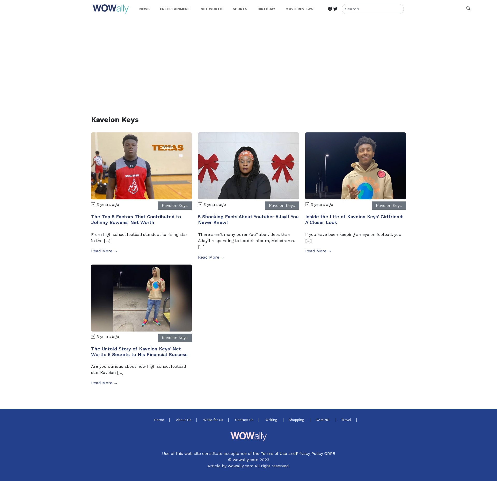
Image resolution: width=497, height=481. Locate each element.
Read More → (104, 251)
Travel (346, 420)
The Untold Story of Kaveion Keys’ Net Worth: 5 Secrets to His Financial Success (139, 351)
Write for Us (213, 420)
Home (159, 420)
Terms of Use (274, 453)
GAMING (323, 420)
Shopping (297, 420)
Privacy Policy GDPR (315, 453)
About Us (183, 420)
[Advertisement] (246, 60)
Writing (271, 420)
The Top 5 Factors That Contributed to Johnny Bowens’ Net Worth (136, 219)
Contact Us (244, 420)
